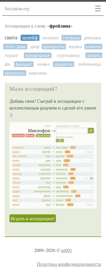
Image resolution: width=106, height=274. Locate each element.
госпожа (71, 38)
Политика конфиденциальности (69, 264)
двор (34, 46)
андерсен (63, 64)
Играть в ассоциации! (33, 218)
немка (43, 64)
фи (7, 64)
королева (38, 73)
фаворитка (53, 46)
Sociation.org (17, 8)
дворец (94, 55)
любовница (89, 64)
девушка (92, 38)
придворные (37, 55)
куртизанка (68, 55)
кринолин (15, 73)
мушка (75, 46)
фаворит (23, 64)
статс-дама (15, 46)
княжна (93, 46)
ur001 (66, 250)
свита (11, 37)
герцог (11, 55)
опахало (50, 38)
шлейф (30, 38)
